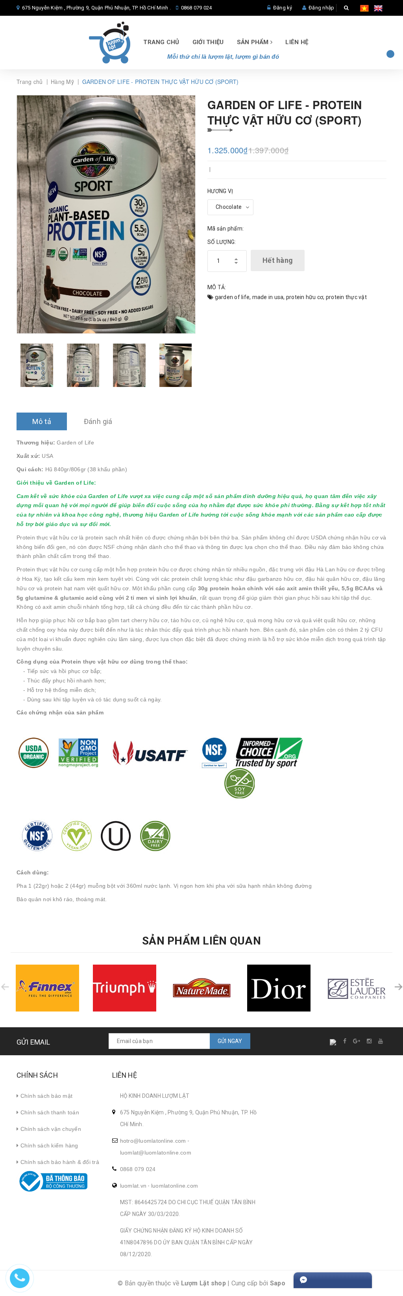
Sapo (277, 1283)
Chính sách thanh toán (48, 1112)
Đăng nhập (321, 8)
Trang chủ (161, 42)
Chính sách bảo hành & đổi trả (58, 1162)
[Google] (357, 1041)
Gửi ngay (230, 1041)
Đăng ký (282, 8)
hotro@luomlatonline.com (153, 1141)
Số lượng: (221, 242)
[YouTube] (380, 1041)
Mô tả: (216, 287)
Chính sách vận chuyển (49, 1129)
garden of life (232, 297)
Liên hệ (296, 42)
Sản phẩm (253, 42)
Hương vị (220, 191)
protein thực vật (346, 297)
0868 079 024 (196, 8)
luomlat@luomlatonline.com (155, 1152)
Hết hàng (278, 260)
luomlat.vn (133, 1186)
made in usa (268, 297)
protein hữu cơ (305, 297)
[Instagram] (369, 1041)
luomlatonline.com (174, 1186)
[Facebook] (345, 1041)
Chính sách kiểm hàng (48, 1145)
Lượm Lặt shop (203, 1283)
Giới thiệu (208, 42)
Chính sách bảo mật (45, 1096)
